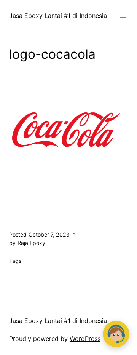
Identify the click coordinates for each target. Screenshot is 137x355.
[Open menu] (123, 15)
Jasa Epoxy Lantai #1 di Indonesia (58, 15)
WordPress (85, 338)
